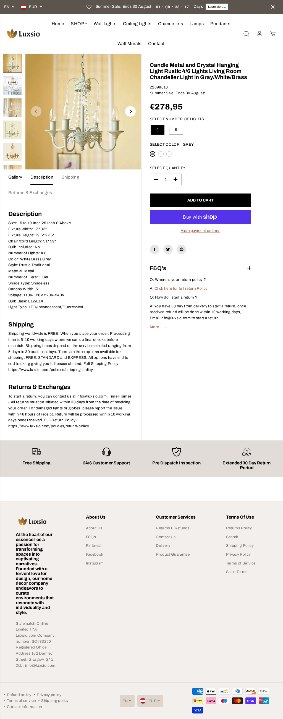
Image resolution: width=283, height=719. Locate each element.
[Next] (130, 111)
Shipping (70, 177)
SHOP (78, 23)
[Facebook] (154, 249)
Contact (156, 43)
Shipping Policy (240, 545)
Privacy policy (49, 695)
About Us (94, 528)
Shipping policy (55, 701)
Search (232, 537)
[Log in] (259, 34)
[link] (36, 521)
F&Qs (91, 537)
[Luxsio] (23, 33)
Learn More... (217, 6)
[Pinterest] (181, 249)
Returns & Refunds (173, 528)
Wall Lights (105, 23)
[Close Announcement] (273, 7)
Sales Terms (237, 572)
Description (41, 177)
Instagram (95, 563)
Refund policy (19, 695)
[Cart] (273, 34)
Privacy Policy (238, 554)
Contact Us (165, 537)
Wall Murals (129, 43)
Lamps (197, 23)
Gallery (15, 177)
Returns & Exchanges (30, 192)
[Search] (246, 34)
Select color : (172, 144)
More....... (158, 327)
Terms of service (21, 701)
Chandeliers (170, 23)
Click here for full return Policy (181, 288)
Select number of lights (177, 119)
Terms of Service (240, 563)
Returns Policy (239, 528)
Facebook (94, 554)
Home (58, 23)
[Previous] (36, 111)
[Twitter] (168, 249)
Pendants (220, 23)
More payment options (200, 231)
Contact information (24, 707)
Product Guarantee (173, 554)
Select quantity (167, 168)
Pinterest (94, 545)
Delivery (163, 545)
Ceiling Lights (137, 23)
